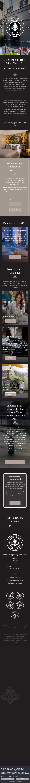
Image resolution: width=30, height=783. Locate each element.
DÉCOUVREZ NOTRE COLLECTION (15, 580)
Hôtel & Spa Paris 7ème (7, 634)
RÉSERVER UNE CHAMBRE (15, 577)
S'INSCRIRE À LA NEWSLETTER (15, 583)
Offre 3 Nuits (8, 302)
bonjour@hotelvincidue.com (16, 566)
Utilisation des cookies (22, 627)
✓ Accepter (8, 778)
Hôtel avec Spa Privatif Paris (10, 638)
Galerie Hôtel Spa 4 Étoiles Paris (15, 640)
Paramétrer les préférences (15, 781)
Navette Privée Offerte (11, 337)
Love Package (8, 369)
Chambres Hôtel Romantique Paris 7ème (19, 634)
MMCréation (10, 627)
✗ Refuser (22, 778)
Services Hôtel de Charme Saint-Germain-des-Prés (15, 636)
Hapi (16, 627)
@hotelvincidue (15, 526)
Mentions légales (24, 625)
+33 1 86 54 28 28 (16, 568)
